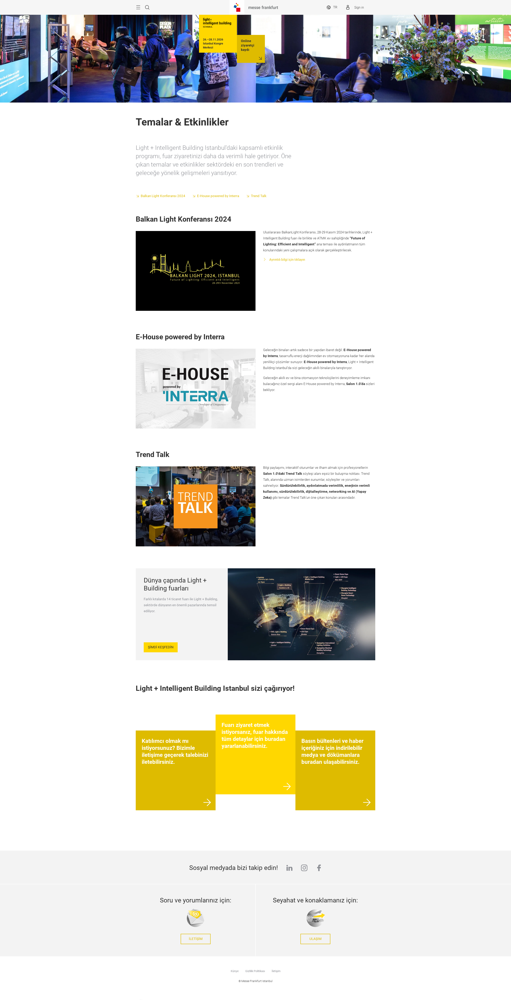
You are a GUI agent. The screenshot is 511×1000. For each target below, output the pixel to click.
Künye (235, 971)
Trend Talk (258, 196)
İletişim (196, 939)
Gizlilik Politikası (255, 971)
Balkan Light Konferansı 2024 (163, 196)
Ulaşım (315, 939)
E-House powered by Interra (218, 196)
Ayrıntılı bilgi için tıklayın (286, 260)
